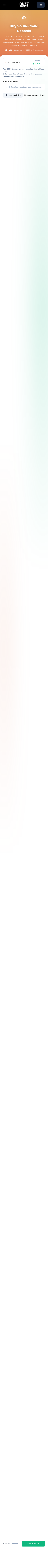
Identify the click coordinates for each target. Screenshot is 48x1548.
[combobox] (24, 62)
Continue (31, 1543)
